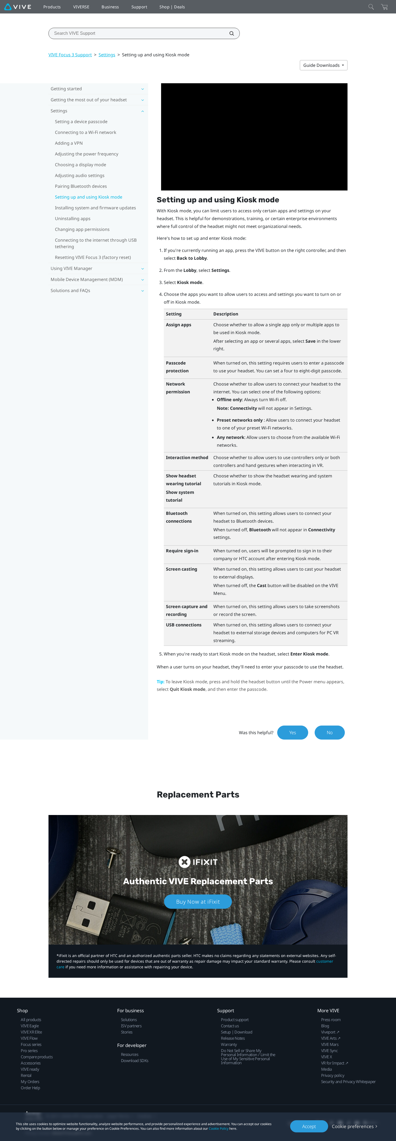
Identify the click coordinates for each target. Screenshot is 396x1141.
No (330, 732)
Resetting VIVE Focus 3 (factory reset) (93, 257)
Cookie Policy (218, 1128)
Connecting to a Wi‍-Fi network (85, 132)
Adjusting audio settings (80, 175)
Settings (107, 55)
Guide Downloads (322, 65)
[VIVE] (17, 7)
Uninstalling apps (73, 218)
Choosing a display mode (80, 165)
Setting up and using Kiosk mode (88, 197)
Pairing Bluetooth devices (81, 186)
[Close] (371, 6)
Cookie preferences (353, 1126)
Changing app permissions (82, 229)
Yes (292, 732)
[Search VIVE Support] (228, 33)
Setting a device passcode (81, 121)
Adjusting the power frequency (86, 154)
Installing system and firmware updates (95, 208)
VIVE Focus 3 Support (70, 55)
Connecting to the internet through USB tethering (96, 243)
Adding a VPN (69, 143)
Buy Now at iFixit (198, 901)
